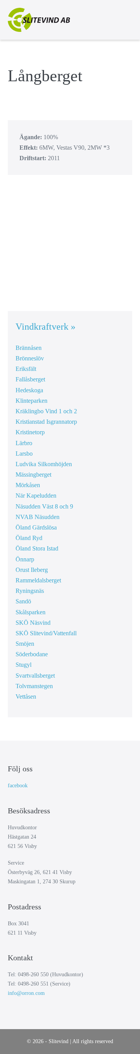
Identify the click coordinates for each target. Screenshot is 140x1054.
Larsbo (24, 453)
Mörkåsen (28, 485)
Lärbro (24, 443)
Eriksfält (26, 368)
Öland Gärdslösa (36, 527)
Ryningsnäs (30, 590)
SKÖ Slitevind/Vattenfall (46, 633)
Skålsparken (31, 612)
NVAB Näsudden (38, 517)
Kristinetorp (30, 432)
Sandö (23, 601)
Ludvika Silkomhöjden (44, 464)
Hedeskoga (29, 390)
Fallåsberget (30, 379)
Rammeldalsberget (38, 580)
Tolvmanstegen (34, 686)
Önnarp (25, 559)
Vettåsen (26, 696)
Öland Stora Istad (37, 548)
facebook (18, 785)
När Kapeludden (36, 495)
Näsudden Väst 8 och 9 (44, 506)
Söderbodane (32, 654)
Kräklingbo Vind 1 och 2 (46, 411)
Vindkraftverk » (45, 327)
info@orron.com (26, 993)
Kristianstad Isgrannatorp (46, 421)
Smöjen (25, 643)
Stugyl (24, 664)
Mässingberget (33, 474)
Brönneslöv (30, 358)
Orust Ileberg (32, 569)
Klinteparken (31, 400)
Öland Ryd (29, 538)
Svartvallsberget (35, 675)
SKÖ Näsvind (33, 622)
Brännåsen (29, 347)
